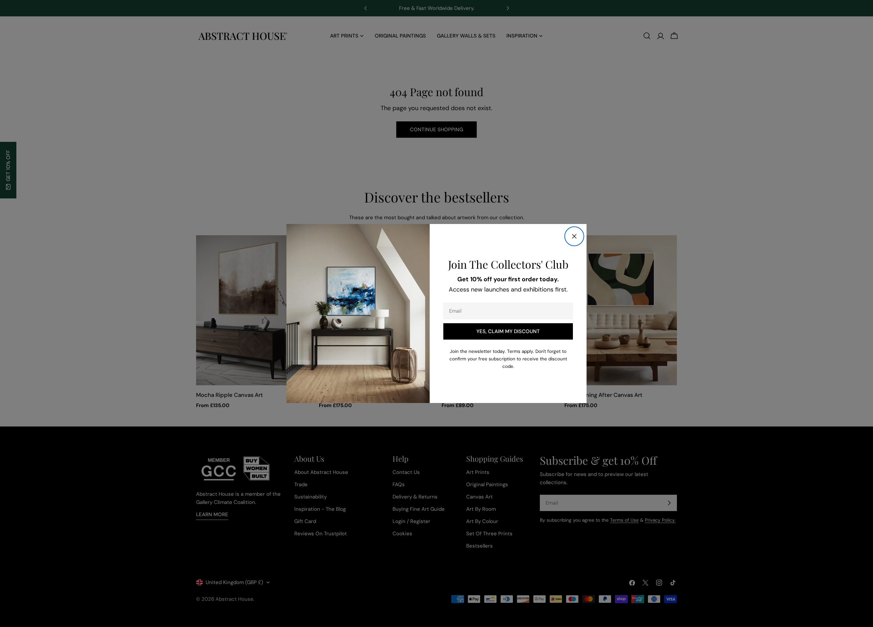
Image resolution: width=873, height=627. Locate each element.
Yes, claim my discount (508, 331)
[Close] (574, 236)
